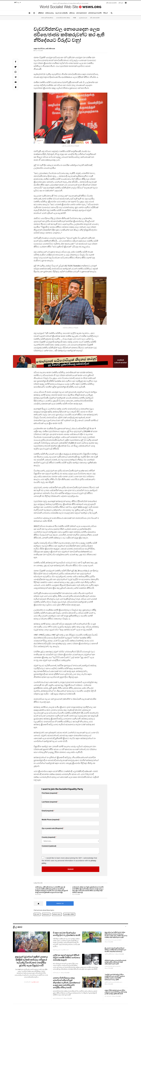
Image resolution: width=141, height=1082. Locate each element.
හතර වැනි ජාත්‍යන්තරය (47, 17)
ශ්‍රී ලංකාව (37, 914)
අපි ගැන (121, 3)
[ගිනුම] (126, 3)
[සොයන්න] (111, 13)
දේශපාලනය (46, 914)
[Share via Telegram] (15, 76)
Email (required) (47, 811)
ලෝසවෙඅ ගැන (83, 17)
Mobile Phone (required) (50, 819)
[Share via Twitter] (15, 66)
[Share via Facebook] (15, 61)
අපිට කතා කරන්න (111, 3)
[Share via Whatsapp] (15, 71)
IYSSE (74, 17)
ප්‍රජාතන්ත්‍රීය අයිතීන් (69, 914)
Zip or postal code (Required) (52, 828)
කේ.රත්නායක (50, 48)
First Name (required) (49, 793)
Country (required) (48, 837)
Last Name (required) (49, 802)
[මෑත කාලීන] (34, 13)
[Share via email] (15, 82)
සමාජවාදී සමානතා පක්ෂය (63, 17)
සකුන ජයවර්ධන (39, 48)
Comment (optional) (49, 846)
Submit (70, 869)
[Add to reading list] (15, 87)
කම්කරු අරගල (57, 914)
